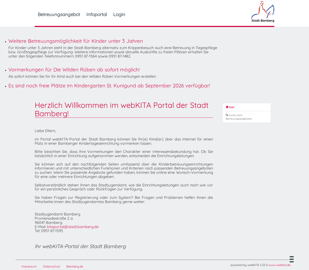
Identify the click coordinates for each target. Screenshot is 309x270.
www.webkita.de (279, 265)
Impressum (29, 266)
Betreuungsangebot (59, 14)
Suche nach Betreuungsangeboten (239, 117)
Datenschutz (51, 266)
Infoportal (96, 14)
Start (231, 107)
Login (119, 14)
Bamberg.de (74, 266)
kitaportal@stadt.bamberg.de (73, 226)
